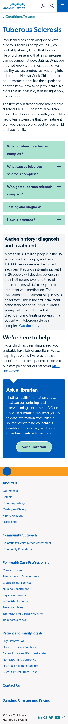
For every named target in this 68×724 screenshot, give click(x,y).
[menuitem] (34, 501)
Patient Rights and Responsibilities (25, 653)
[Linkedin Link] (40, 717)
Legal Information (14, 641)
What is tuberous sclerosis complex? (28, 150)
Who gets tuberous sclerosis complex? (29, 190)
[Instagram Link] (63, 717)
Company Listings (14, 503)
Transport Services (14, 620)
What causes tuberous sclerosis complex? (24, 170)
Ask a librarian (34, 447)
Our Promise (10, 490)
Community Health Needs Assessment (27, 543)
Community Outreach (20, 535)
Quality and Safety (14, 509)
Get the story (29, 325)
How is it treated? (21, 220)
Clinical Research (13, 570)
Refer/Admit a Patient (16, 601)
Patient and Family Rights (22, 633)
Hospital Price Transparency (20, 665)
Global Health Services (17, 582)
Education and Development (21, 576)
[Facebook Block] (45, 717)
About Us (10, 483)
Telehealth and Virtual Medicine (23, 613)
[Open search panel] (52, 6)
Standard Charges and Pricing (26, 700)
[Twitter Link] (50, 717)
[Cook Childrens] (14, 6)
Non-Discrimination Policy (19, 659)
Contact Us (11, 685)
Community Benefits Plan (18, 549)
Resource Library (13, 607)
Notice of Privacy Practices (19, 647)
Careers (7, 497)
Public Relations (13, 515)
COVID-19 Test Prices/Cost (20, 672)
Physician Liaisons (14, 595)
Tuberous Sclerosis (32, 29)
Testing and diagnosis (24, 207)
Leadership (10, 521)
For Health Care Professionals (26, 562)
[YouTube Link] (57, 717)
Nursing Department (16, 589)
